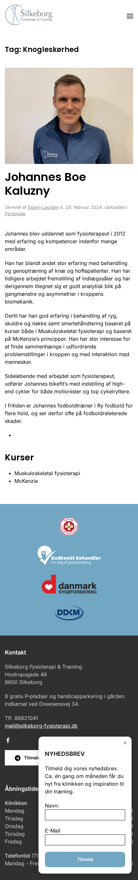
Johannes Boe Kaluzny (45, 184)
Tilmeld (85, 859)
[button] (130, 16)
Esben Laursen (43, 207)
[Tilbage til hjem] (29, 16)
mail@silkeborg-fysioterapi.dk (41, 725)
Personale (15, 213)
